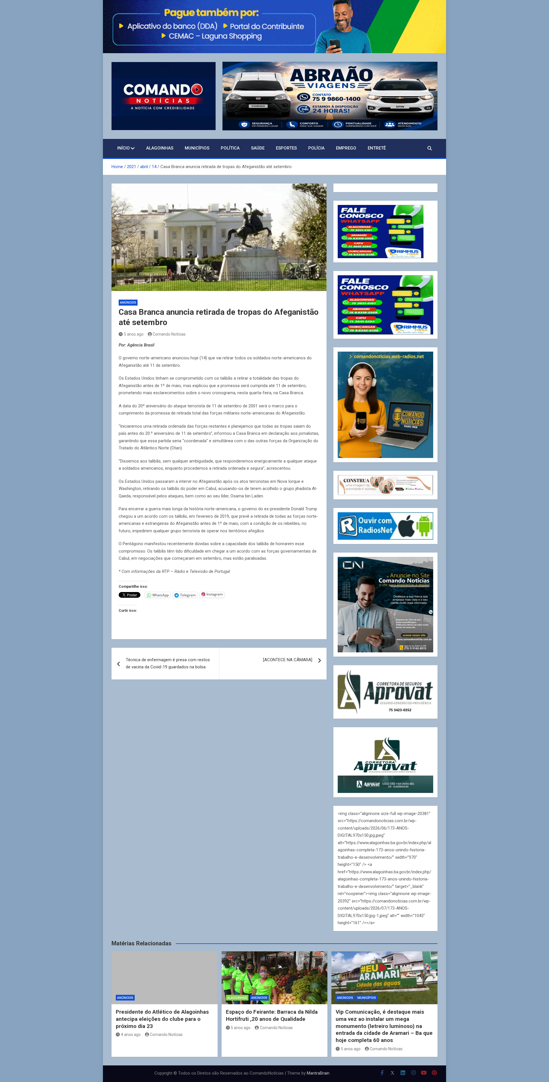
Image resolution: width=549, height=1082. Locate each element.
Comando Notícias (169, 334)
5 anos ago (134, 334)
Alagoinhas (159, 148)
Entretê (377, 148)
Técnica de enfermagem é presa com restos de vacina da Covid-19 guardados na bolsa (168, 663)
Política (230, 148)
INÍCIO (123, 148)
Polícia (316, 148)
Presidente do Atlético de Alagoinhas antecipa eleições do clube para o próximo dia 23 (162, 1019)
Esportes (286, 148)
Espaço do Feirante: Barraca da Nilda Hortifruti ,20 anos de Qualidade (272, 1015)
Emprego (346, 148)
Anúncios (128, 302)
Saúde (257, 148)
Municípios (197, 148)
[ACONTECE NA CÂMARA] (287, 659)
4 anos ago (131, 1034)
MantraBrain (318, 1073)
